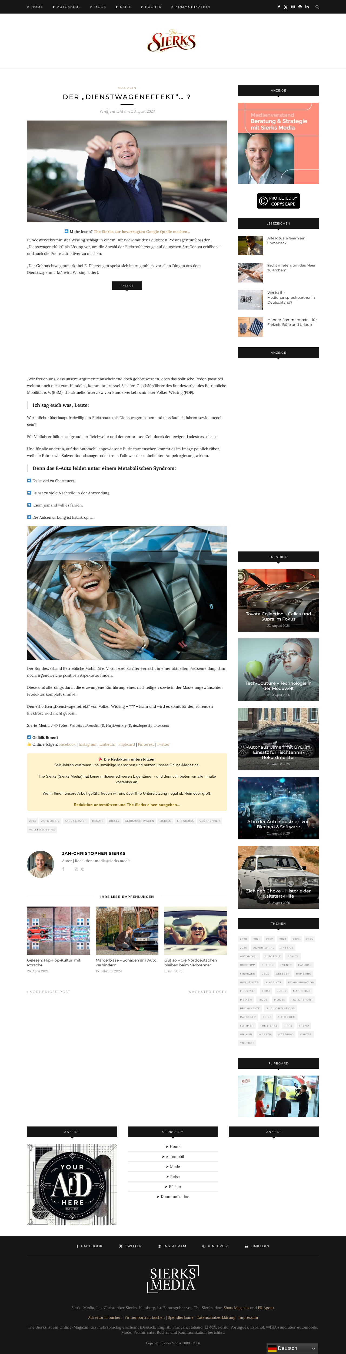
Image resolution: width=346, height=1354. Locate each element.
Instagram (88, 744)
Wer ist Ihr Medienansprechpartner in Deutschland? (291, 297)
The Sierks (185, 820)
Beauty (293, 956)
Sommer (247, 1025)
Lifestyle (247, 990)
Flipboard (126, 744)
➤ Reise (123, 7)
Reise (266, 1016)
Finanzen (247, 973)
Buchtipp (247, 964)
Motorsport (302, 999)
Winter (306, 1034)
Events (286, 964)
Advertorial (263, 947)
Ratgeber (248, 1016)
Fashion (305, 964)
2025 (309, 938)
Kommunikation (301, 982)
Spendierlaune (181, 1317)
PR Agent (266, 1307)
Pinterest (146, 744)
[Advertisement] (127, 330)
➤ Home (35, 7)
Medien (165, 820)
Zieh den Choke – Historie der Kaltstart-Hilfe (278, 893)
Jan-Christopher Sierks (94, 853)
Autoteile (273, 956)
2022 (269, 938)
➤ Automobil (67, 7)
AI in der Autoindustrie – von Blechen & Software (278, 824)
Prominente (250, 1008)
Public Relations (281, 1008)
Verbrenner (209, 820)
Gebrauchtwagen (139, 820)
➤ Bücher (151, 7)
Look (266, 990)
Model (279, 999)
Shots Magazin (236, 1307)
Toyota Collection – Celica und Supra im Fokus (278, 616)
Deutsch (287, 1348)
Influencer (249, 982)
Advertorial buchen (105, 1317)
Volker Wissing (42, 829)
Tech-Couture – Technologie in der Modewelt (278, 686)
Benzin (98, 820)
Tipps (288, 1025)
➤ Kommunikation (190, 7)
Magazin (127, 88)
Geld (266, 973)
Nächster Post (207, 992)
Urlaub (246, 1034)
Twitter (163, 744)
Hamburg (303, 973)
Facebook (67, 744)
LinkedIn (107, 744)
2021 (257, 938)
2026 (243, 947)
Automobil (50, 820)
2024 (296, 938)
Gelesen (283, 973)
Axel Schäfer (76, 820)
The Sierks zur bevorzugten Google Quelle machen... (142, 231)
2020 (243, 938)
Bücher (267, 964)
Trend (304, 1025)
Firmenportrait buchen (145, 1317)
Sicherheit (287, 1016)
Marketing (302, 990)
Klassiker (273, 982)
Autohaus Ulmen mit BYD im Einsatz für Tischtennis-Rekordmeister (278, 752)
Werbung (286, 1034)
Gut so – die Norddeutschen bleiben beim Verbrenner (190, 962)
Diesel (114, 820)
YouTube (247, 1042)
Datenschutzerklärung (216, 1317)
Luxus (282, 990)
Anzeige (287, 947)
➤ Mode (98, 7)
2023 (32, 820)
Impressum (248, 1317)
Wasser (265, 1034)
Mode (263, 999)
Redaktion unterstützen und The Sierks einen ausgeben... (127, 805)
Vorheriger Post (50, 992)
